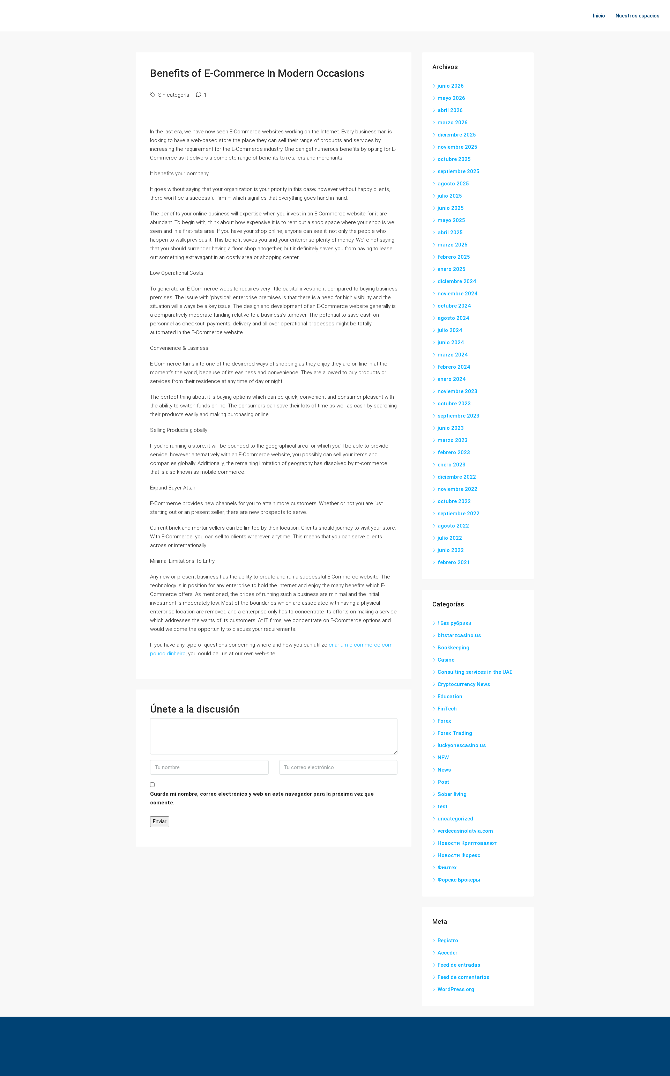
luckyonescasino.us (462, 745)
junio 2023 (451, 428)
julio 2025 (450, 196)
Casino (446, 660)
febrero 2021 (454, 562)
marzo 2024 (453, 355)
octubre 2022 (454, 501)
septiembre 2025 (458, 171)
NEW (443, 757)
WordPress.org (456, 989)
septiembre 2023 (458, 416)
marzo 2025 (453, 245)
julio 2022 (450, 538)
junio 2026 (451, 86)
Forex (444, 721)
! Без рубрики (454, 623)
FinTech (447, 709)
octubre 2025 (454, 159)
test (442, 806)
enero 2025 (452, 269)
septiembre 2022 (458, 513)
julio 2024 (450, 330)
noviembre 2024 (457, 293)
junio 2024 (451, 342)
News (444, 770)
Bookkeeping (453, 647)
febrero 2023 (454, 452)
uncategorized (455, 819)
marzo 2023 (453, 440)
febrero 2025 (454, 257)
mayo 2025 (451, 220)
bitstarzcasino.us (459, 635)
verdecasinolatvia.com (465, 831)
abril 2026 (450, 110)
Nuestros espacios (638, 16)
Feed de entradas (459, 965)
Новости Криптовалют (467, 843)
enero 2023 (452, 465)
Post (443, 782)
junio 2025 (451, 208)
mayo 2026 (451, 98)
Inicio (599, 16)
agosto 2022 (453, 526)
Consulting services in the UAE (475, 672)
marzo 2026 (453, 122)
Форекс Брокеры (459, 880)
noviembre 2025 (457, 147)
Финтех (447, 867)
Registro (448, 940)
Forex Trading (455, 733)
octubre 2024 (454, 306)
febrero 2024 (454, 367)
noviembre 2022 (457, 489)
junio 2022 (451, 550)
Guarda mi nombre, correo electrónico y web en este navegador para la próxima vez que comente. (262, 798)
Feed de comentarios (463, 977)
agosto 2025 (453, 183)
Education (450, 696)
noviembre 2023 (457, 391)
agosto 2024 (453, 318)
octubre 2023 (454, 403)
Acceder (447, 953)
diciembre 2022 (457, 477)
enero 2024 (452, 379)
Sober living (452, 794)
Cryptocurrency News (464, 684)
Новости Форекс (459, 855)
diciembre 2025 (457, 135)
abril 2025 (450, 232)
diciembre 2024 (457, 281)
